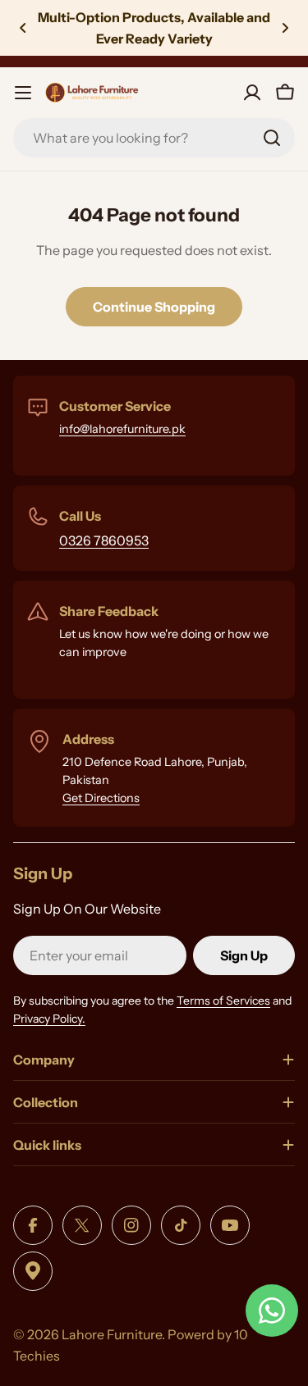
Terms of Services (223, 1000)
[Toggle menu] (23, 93)
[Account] (252, 93)
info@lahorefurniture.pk (122, 429)
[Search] (272, 138)
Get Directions (101, 798)
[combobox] (154, 137)
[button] (23, 28)
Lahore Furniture (112, 1334)
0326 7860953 (104, 540)
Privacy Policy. (49, 1018)
